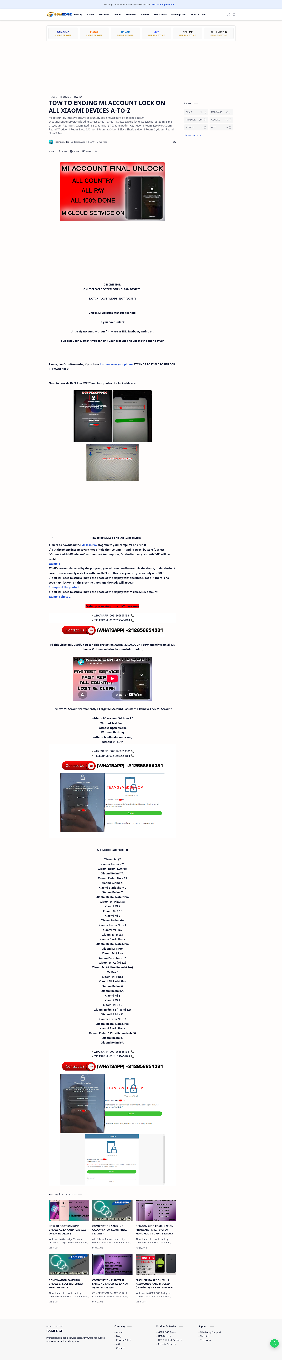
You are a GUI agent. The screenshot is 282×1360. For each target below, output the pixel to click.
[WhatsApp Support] (274, 1343)
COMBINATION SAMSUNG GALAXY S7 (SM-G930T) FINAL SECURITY (109, 1229)
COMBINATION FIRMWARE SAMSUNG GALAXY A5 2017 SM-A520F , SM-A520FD (110, 1283)
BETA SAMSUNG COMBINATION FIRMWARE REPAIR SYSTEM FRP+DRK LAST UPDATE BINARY (154, 1229)
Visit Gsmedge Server (163, 4)
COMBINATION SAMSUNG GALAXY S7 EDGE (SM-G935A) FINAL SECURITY (66, 1283)
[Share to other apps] (96, 151)
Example (54, 563)
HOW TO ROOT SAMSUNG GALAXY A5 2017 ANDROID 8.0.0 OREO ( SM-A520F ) (67, 1229)
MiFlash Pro (89, 545)
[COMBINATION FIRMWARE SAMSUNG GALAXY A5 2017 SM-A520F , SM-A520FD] (112, 1264)
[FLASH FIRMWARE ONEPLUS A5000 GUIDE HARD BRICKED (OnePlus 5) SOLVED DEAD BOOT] (156, 1264)
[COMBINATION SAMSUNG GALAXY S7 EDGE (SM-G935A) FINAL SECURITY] (69, 1264)
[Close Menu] (277, 4)
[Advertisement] (141, 66)
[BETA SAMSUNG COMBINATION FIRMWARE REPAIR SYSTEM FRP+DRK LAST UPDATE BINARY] (156, 1210)
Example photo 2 (59, 596)
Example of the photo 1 (64, 587)
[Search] (234, 14)
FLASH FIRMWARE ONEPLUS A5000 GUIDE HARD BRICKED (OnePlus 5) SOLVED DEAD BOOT (155, 1283)
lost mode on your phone (116, 364)
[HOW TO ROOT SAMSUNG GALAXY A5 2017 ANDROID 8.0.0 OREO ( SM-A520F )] (69, 1210)
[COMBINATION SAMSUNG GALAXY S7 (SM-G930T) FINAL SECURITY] (112, 1210)
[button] (228, 14)
